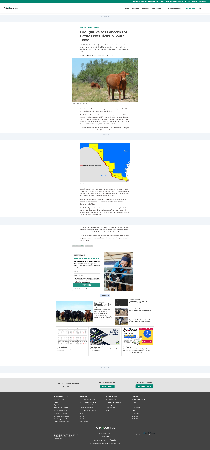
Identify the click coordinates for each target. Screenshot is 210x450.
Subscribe (202, 1)
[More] (129, 8)
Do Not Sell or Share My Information (105, 440)
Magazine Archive (190, 1)
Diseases (135, 8)
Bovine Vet (83, 27)
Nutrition (145, 8)
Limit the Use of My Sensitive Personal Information (105, 443)
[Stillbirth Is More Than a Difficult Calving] (74, 311)
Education (96, 27)
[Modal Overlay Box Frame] (102, 271)
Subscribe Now (107, 386)
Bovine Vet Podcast (140, 1)
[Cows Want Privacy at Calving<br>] (121, 312)
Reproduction (157, 8)
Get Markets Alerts (144, 386)
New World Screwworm (174, 1)
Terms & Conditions (105, 433)
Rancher (89, 246)
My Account (190, 8)
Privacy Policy (105, 436)
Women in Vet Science (156, 1)
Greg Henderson (86, 55)
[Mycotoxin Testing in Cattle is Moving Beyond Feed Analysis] (121, 321)
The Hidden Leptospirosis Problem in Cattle (138, 302)
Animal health (78, 246)
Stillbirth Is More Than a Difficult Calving (103, 305)
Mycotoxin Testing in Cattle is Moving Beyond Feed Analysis (140, 320)
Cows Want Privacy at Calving (140, 310)
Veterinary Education (173, 8)
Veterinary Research (99, 302)
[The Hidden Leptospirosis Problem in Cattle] (121, 302)
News (127, 8)
